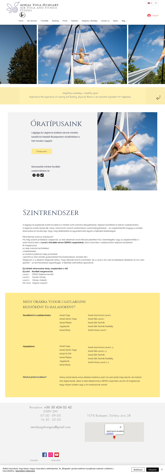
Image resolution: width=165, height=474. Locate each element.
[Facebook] (34, 175)
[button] (89, 20)
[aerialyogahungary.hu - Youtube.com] (56, 454)
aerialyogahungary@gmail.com (51, 427)
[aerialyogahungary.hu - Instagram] (50, 454)
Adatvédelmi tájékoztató (25, 470)
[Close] (161, 469)
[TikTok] (42, 175)
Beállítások (138, 469)
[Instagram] (38, 175)
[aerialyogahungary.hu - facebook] (44, 454)
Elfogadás (152, 469)
